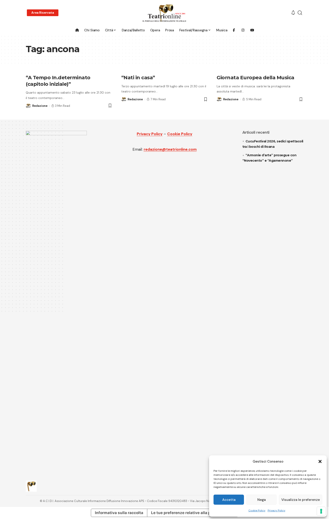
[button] (320, 461)
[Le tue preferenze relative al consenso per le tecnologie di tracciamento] (321, 511)
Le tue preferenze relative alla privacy (186, 512)
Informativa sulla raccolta (119, 512)
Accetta (228, 500)
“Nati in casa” (138, 78)
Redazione (39, 106)
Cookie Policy (256, 510)
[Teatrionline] (164, 12)
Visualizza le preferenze (300, 500)
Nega (261, 500)
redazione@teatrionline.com (170, 149)
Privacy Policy (276, 510)
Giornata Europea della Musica (255, 78)
